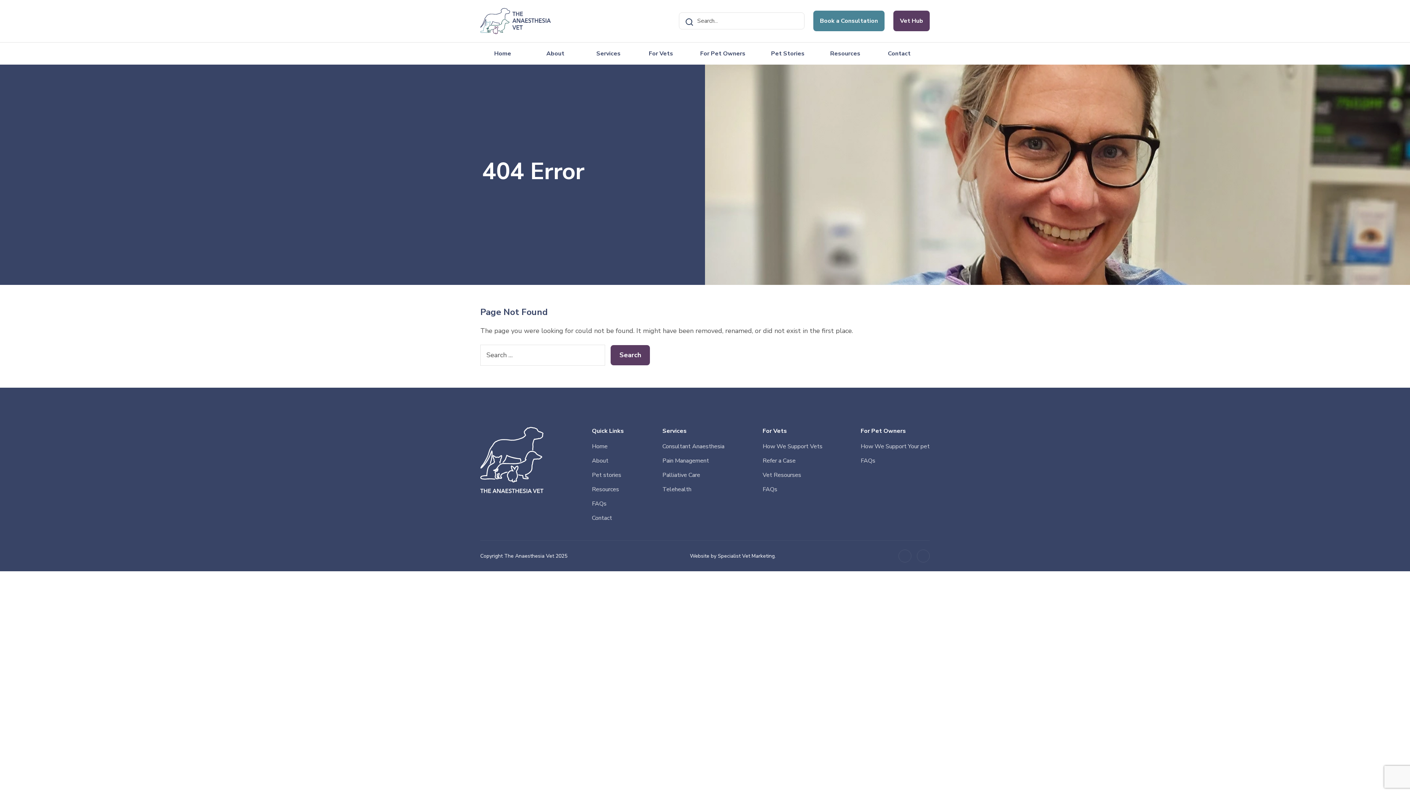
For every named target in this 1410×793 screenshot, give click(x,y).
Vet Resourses (782, 475)
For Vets (661, 54)
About (555, 54)
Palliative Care (681, 475)
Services (608, 54)
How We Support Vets (792, 446)
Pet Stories (788, 54)
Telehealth (676, 489)
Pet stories (606, 475)
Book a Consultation (849, 21)
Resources (845, 54)
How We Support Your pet (895, 446)
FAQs (599, 504)
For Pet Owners (722, 54)
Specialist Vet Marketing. (747, 556)
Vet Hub (911, 21)
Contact (899, 54)
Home (502, 54)
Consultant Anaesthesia (693, 446)
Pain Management (685, 461)
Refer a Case (779, 461)
